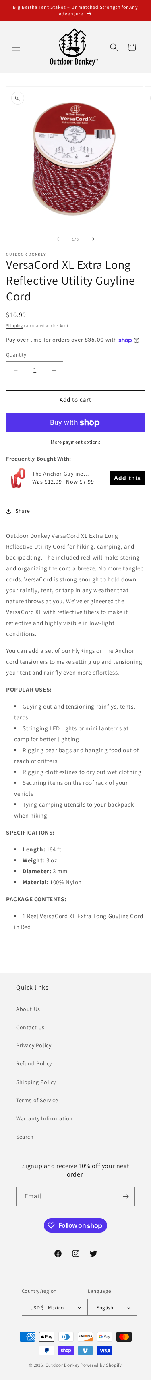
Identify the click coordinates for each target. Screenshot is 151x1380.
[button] (16, 47)
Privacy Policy (33, 1045)
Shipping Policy (36, 1082)
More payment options (75, 442)
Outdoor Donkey (63, 1365)
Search (25, 1136)
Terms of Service (37, 1100)
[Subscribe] (125, 1196)
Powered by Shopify (101, 1365)
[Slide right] (93, 239)
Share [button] (22, 510)
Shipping (14, 325)
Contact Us (30, 1027)
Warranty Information (44, 1118)
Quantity (16, 354)
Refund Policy (34, 1063)
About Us (28, 1009)
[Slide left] (58, 239)
